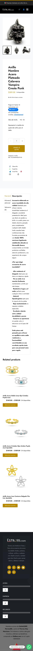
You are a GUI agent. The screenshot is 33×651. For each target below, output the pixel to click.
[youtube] (18, 567)
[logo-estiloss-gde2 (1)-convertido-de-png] (8, 9)
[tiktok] (9, 572)
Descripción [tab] (7, 196)
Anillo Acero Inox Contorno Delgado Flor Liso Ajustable (16, 497)
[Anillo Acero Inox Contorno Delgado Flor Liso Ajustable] (16, 476)
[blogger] (23, 567)
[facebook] (14, 567)
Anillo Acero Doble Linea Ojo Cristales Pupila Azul (15, 396)
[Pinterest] (21, 171)
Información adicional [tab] (7, 201)
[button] (29, 647)
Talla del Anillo (13, 120)
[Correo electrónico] (10, 174)
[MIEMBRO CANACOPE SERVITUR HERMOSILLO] (16, 642)
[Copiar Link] (18, 174)
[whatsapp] (14, 572)
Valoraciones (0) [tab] (7, 208)
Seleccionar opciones (10, 405)
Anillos (16, 156)
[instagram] (9, 567)
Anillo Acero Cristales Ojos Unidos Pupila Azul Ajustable (16, 447)
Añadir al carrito (16, 148)
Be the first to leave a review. (15, 97)
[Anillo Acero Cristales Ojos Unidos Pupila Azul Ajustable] (16, 426)
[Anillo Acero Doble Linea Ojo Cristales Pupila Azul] (16, 375)
